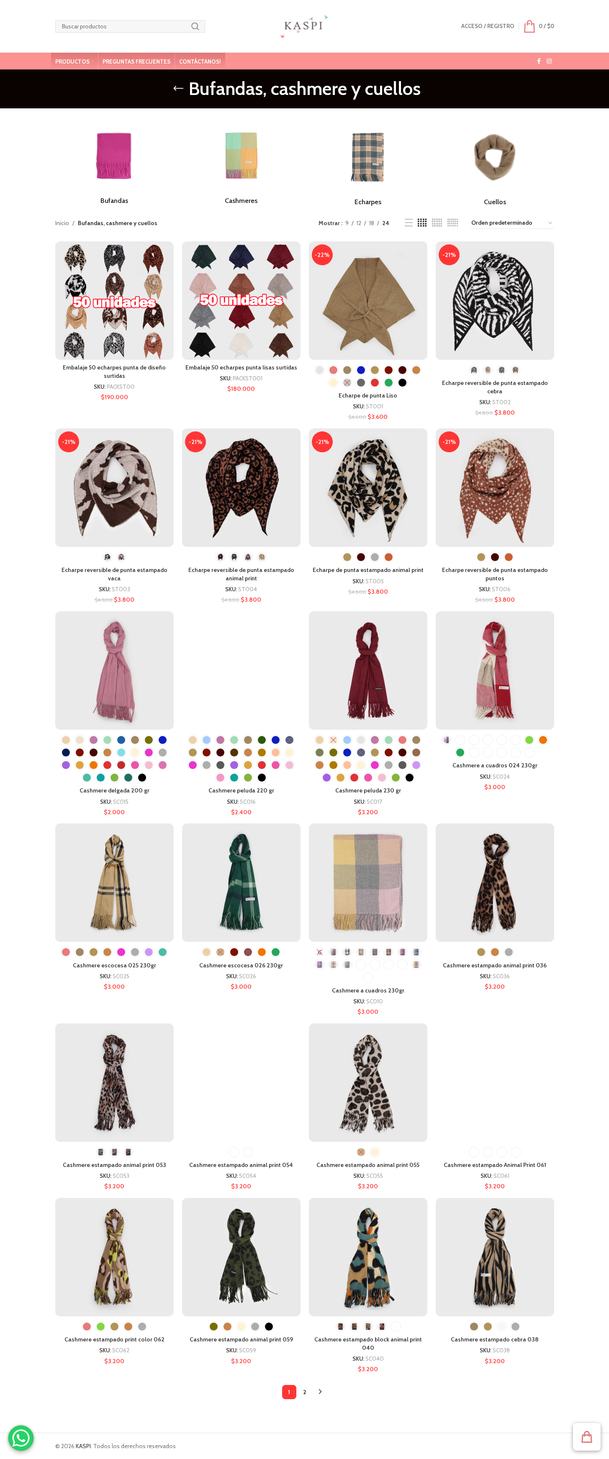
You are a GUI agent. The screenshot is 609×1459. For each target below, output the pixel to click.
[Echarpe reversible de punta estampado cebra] (495, 300)
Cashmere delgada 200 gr (114, 790)
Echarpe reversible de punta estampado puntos (495, 574)
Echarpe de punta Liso (368, 395)
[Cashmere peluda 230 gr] (368, 670)
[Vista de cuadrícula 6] (452, 223)
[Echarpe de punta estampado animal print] (368, 487)
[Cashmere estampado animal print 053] (114, 1082)
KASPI (83, 1446)
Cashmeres (241, 201)
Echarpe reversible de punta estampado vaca (114, 574)
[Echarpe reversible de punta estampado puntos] (495, 487)
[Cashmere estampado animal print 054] (241, 1082)
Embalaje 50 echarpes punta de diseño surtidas (114, 371)
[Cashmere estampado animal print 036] (495, 882)
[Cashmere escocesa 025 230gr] (114, 882)
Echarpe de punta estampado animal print (368, 570)
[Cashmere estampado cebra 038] (495, 1257)
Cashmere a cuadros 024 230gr (494, 765)
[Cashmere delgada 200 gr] (114, 670)
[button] (587, 1437)
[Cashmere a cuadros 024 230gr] (495, 670)
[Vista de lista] (409, 223)
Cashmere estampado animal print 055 (367, 1165)
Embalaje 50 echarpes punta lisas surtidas (241, 367)
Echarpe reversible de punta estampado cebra (495, 387)
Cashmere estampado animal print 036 (495, 965)
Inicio (62, 223)
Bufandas (114, 201)
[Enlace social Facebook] (539, 61)
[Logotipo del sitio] (304, 25)
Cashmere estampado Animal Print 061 (495, 1165)
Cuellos (495, 202)
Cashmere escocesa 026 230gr (241, 965)
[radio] (319, 370)
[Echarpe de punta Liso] (368, 300)
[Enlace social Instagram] (549, 61)
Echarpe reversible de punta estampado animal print (241, 574)
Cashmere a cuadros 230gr (368, 990)
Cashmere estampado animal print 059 (241, 1339)
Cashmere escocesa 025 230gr (114, 965)
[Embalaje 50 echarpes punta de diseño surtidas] (114, 300)
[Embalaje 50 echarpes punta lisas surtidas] (241, 300)
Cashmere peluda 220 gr (241, 790)
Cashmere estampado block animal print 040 (368, 1343)
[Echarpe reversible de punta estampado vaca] (114, 487)
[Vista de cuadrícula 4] (422, 223)
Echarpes (368, 202)
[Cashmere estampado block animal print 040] (368, 1257)
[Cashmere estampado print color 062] (114, 1257)
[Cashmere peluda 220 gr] (241, 670)
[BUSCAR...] (195, 26)
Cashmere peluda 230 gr (368, 790)
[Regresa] (178, 88)
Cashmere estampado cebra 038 (495, 1339)
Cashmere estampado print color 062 (114, 1339)
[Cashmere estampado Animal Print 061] (495, 1082)
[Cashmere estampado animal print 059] (241, 1257)
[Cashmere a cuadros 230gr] (368, 882)
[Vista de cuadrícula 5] (437, 223)
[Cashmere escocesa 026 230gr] (241, 882)
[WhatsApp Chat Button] (20, 1438)
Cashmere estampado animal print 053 (114, 1165)
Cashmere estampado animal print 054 (241, 1165)
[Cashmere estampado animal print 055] (368, 1082)
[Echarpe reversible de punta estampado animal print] (241, 487)
